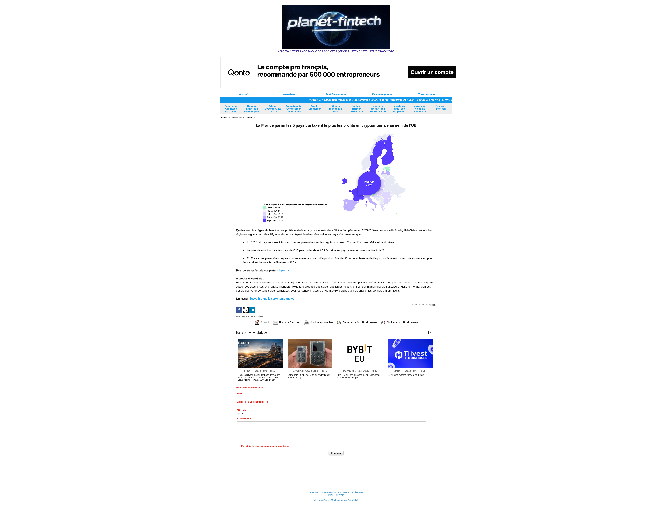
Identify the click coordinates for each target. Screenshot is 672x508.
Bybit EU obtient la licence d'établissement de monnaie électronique (359, 376)
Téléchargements (336, 94)
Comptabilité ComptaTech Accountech (294, 108)
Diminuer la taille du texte (402, 323)
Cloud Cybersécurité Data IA (273, 108)
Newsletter (289, 94)
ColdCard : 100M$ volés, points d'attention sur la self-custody (309, 376)
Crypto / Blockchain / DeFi (243, 117)
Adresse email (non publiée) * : (252, 402)
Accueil (243, 94)
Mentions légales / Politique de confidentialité (336, 500)
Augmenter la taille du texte (359, 323)
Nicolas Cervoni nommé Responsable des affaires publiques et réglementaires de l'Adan (340, 99)
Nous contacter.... (428, 94)
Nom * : (241, 394)
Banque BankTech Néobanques (252, 108)
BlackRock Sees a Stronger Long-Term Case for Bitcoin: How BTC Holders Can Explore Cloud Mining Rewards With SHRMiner (259, 377)
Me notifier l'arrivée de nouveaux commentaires (265, 446)
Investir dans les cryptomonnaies (272, 298)
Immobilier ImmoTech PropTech (399, 108)
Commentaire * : (245, 418)
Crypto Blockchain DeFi (336, 108)
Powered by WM (336, 495)
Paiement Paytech (440, 107)
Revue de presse (382, 94)
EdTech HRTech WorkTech (357, 108)
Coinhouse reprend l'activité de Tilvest (419, 99)
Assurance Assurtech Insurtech (231, 108)
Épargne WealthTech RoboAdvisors (378, 108)
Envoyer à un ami (289, 323)
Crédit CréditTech (315, 107)
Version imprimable (321, 323)
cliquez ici (283, 270)
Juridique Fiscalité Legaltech (420, 108)
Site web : (242, 410)
